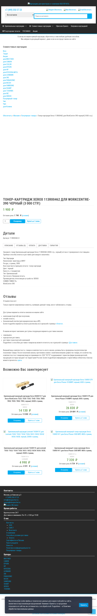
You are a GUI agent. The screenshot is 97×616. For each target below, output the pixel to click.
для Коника (7, 106)
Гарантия (54, 246)
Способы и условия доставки (17, 535)
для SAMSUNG (8, 85)
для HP (5, 69)
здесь (20, 360)
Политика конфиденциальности (18, 548)
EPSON (6, 564)
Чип (4, 101)
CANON (6, 561)
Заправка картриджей (79, 26)
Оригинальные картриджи (14, 26)
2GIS (10, 525)
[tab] (8, 245)
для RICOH (7, 83)
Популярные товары (28, 116)
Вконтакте (13, 530)
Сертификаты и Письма (15, 540)
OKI (5, 574)
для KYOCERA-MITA (10, 72)
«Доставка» (72, 343)
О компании (10, 533)
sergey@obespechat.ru (12, 502)
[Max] (70, 10)
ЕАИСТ (11, 528)
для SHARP (7, 88)
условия (25, 215)
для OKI (6, 77)
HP (5, 566)
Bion (4, 51)
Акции (35, 31)
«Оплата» (59, 324)
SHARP (6, 584)
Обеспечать (7, 116)
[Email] (84, 10)
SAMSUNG (7, 581)
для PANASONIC (9, 80)
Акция (5, 56)
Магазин (17, 116)
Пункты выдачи (12, 543)
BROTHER (7, 559)
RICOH (6, 579)
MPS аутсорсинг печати (11, 31)
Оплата (32, 246)
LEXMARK (25, 459)
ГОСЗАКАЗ (26, 31)
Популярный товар (10, 98)
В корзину (17, 221)
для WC (6, 93)
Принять (84, 605)
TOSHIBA (7, 589)
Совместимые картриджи (41, 26)
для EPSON (7, 67)
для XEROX (7, 96)
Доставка (42, 246)
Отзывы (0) (21, 246)
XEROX (25, 407)
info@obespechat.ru (11, 500)
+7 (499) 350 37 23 (13, 9)
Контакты (10, 523)
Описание (8, 246)
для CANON (7, 62)
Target (5, 54)
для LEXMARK (8, 75)
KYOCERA (7, 569)
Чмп (4, 104)
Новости (9, 545)
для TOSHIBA (8, 91)
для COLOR (7, 64)
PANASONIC (8, 576)
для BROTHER (8, 59)
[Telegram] (54, 10)
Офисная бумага (62, 26)
